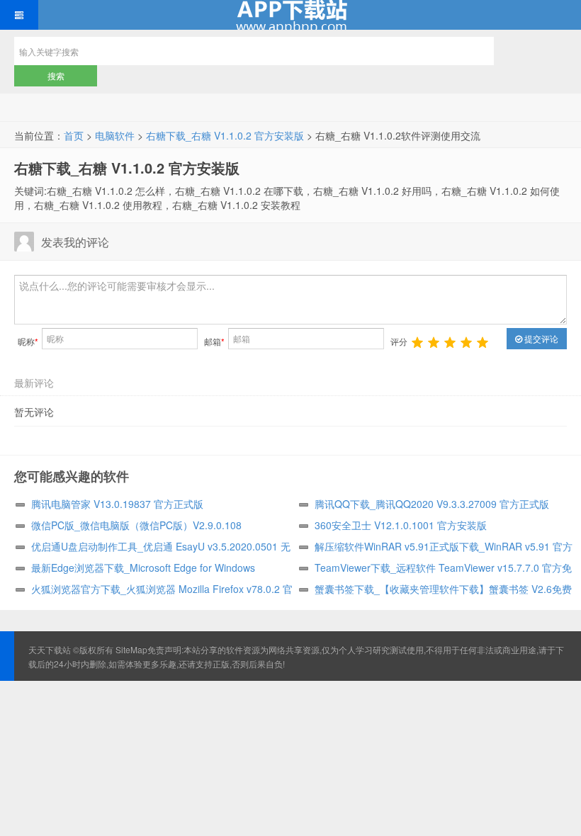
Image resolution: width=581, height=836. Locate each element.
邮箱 (214, 341)
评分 (398, 341)
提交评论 (540, 338)
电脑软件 (115, 135)
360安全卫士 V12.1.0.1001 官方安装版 (401, 525)
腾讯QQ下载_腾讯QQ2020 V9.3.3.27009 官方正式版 (432, 504)
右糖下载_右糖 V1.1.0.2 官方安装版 (225, 135)
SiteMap (131, 649)
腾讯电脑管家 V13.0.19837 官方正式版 (117, 504)
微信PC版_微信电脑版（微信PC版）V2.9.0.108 (136, 525)
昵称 (28, 341)
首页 (74, 135)
